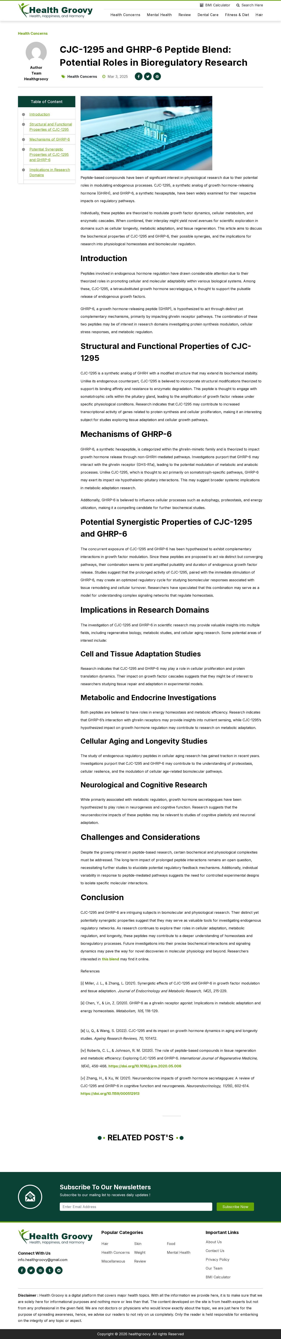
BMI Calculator (217, 5)
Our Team (214, 1268)
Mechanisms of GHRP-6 (49, 139)
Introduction (39, 114)
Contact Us (215, 1250)
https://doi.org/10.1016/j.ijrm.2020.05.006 (144, 1066)
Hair (259, 15)
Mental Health (159, 15)
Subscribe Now (235, 1207)
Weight (139, 1252)
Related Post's (141, 1137)
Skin (137, 1243)
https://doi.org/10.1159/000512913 (110, 1093)
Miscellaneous (113, 1261)
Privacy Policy (217, 1259)
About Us (214, 1242)
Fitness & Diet (237, 15)
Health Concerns (125, 15)
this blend (110, 959)
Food (171, 1243)
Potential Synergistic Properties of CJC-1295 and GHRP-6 (49, 154)
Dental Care (208, 15)
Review (184, 15)
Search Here (252, 5)
